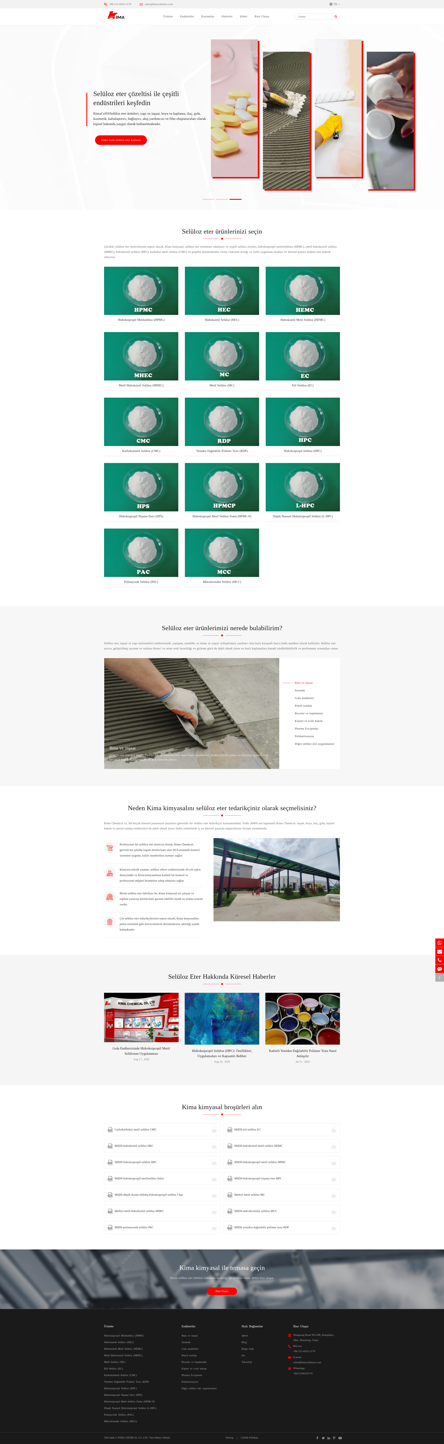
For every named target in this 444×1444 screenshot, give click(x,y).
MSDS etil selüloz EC (247, 1129)
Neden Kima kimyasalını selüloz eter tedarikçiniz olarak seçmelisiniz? (222, 808)
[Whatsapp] (439, 943)
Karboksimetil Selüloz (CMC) (141, 451)
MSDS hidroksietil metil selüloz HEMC (258, 1145)
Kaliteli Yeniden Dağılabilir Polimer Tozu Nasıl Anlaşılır (302, 1053)
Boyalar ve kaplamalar (309, 713)
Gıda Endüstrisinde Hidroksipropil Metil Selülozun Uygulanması (141, 1050)
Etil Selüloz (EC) (303, 385)
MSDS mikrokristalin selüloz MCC (255, 1211)
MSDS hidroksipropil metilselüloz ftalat (139, 1178)
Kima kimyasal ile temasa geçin (222, 1267)
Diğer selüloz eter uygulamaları (314, 743)
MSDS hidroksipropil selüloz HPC (136, 1162)
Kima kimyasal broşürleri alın (222, 1107)
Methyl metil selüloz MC (249, 1194)
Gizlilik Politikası (249, 1437)
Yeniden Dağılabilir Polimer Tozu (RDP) (222, 451)
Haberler (227, 16)
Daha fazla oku (141, 1037)
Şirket (243, 16)
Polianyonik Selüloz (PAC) (141, 582)
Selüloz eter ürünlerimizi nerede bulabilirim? (222, 628)
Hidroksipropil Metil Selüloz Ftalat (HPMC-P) (222, 516)
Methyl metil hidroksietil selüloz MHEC (139, 1211)
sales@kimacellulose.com (159, 4)
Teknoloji (247, 1362)
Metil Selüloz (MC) (222, 385)
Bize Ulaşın (262, 16)
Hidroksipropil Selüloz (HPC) (303, 451)
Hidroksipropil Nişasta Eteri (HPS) (141, 516)
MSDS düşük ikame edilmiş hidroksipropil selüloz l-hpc (149, 1194)
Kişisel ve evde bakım (309, 720)
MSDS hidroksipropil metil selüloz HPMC (260, 1162)
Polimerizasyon (304, 736)
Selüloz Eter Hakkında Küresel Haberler (222, 976)
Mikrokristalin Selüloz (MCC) (222, 582)
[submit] (336, 17)
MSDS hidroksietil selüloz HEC (134, 1145)
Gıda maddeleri (304, 698)
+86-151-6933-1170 (120, 4)
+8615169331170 (303, 1373)
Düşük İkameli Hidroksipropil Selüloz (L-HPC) (303, 516)
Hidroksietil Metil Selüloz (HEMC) (302, 320)
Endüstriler (187, 16)
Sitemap (229, 1437)
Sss (243, 1355)
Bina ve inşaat (304, 682)
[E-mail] (439, 951)
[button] (208, 199)
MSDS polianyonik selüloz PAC (134, 1227)
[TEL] (439, 960)
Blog (244, 1342)
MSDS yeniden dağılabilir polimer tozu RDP (261, 1227)
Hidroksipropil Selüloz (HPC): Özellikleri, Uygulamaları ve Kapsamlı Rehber (222, 1053)
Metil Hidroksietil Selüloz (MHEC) (141, 385)
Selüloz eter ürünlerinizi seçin (222, 231)
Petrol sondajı (303, 705)
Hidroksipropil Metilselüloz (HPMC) (141, 320)
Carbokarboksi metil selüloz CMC (135, 1129)
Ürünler (168, 16)
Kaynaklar (207, 16)
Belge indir (248, 1348)
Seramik (300, 690)
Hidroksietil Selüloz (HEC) (222, 320)
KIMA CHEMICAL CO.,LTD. (133, 1437)
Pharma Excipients (306, 728)
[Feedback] (439, 969)
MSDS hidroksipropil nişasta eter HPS (257, 1178)
